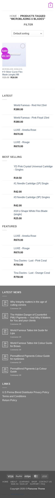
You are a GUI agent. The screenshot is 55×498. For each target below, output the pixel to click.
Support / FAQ (37, 484)
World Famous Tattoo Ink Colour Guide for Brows (31, 344)
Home (13, 16)
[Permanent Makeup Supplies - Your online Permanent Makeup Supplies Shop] (27, 5)
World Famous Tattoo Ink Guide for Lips (29, 332)
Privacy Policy (41, 392)
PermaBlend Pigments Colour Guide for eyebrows (30, 357)
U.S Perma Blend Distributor (17, 392)
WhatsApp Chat (18, 494)
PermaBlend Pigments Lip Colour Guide (28, 370)
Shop (34, 482)
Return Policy (9, 400)
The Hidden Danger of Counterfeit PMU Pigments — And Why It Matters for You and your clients (30, 317)
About (13, 482)
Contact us (45, 482)
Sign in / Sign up (19, 484)
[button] (4, 5)
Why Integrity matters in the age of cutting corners (28, 303)
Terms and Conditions (14, 396)
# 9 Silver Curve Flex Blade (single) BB (12, 73)
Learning (24, 482)
